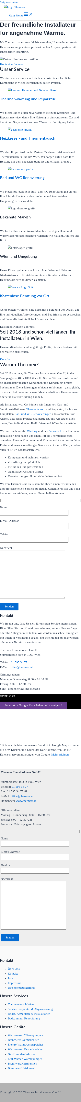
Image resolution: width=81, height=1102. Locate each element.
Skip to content (9, 2)
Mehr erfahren (60, 754)
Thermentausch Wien (21, 1004)
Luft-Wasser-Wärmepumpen (25, 1058)
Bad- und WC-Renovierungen (33, 414)
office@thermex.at (21, 667)
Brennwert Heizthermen (22, 1063)
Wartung (32, 431)
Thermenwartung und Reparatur (27, 99)
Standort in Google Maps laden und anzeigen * (34, 705)
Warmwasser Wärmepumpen (25, 1035)
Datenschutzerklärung (21, 987)
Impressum (14, 983)
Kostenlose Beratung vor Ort (24, 296)
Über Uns (14, 968)
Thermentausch (36, 409)
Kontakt (13, 973)
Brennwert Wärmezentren (23, 1039)
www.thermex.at (26, 800)
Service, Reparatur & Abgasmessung (30, 1009)
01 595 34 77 (19, 662)
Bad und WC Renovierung (22, 178)
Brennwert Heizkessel (21, 1068)
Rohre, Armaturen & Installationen (29, 1013)
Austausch (55, 431)
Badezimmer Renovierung (24, 1018)
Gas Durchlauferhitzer (21, 1054)
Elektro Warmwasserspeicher (25, 1044)
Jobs (10, 978)
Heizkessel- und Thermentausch (27, 138)
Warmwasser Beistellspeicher (25, 1049)
